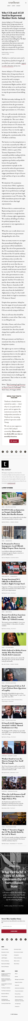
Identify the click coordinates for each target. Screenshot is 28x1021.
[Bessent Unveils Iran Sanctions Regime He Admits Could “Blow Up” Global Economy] (14, 603)
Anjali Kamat (6, 772)
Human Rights (13, 576)
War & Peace (9, 612)
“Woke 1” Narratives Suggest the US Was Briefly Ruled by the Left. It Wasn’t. (13, 832)
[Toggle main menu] (26, 3)
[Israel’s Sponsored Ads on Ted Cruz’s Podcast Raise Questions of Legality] (14, 674)
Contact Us (17, 1006)
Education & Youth (5, 952)
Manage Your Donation (19, 979)
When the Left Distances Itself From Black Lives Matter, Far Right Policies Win (13, 796)
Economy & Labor (12, 755)
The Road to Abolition (5, 987)
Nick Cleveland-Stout (17, 699)
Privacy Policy (17, 993)
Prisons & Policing (12, 791)
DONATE (18, 5)
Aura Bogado (6, 557)
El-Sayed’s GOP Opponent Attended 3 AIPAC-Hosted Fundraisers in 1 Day (12, 725)
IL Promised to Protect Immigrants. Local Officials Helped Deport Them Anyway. (13, 546)
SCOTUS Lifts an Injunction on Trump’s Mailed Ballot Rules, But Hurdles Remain (13, 512)
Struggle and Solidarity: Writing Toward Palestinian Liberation (6, 975)
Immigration (9, 541)
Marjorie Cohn (6, 593)
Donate (16, 976)
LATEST (13, 5)
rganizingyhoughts (15, 843)
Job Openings (18, 1003)
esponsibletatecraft (8, 701)
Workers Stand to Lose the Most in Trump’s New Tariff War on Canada (12, 761)
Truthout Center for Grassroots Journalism (19, 1000)
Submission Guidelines (19, 988)
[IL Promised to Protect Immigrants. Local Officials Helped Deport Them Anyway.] (14, 532)
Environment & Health (18, 952)
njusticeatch (15, 557)
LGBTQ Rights (4, 958)
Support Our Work (18, 982)
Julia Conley (6, 664)
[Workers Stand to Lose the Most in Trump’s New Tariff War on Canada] (14, 747)
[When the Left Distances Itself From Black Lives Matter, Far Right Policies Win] (14, 783)
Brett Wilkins (6, 522)
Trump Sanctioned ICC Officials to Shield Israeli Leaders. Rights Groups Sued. (13, 581)
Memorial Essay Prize (19, 996)
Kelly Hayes (6, 843)
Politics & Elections (11, 507)
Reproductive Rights (5, 963)
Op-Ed (3, 827)
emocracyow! (14, 772)
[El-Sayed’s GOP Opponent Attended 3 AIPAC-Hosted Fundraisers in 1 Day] (14, 711)
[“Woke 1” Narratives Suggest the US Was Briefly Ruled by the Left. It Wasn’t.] (14, 818)
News (3, 507)
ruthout (11, 52)
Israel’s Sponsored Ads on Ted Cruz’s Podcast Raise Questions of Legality (14, 688)
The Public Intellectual (5, 990)
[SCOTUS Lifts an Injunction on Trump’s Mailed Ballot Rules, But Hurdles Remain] (14, 498)
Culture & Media (10, 647)
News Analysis (5, 576)
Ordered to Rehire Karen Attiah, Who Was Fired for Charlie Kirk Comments (14, 652)
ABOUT (8, 5)
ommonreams (14, 522)
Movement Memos (5, 993)
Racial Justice (16, 960)
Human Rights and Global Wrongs (6, 984)
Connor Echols (6, 699)
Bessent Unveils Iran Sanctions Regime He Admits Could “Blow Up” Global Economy (13, 617)
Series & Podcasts (5, 966)
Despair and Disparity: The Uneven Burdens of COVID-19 (6, 980)
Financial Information (19, 991)
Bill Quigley (6, 52)
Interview (4, 755)
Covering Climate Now (6, 1003)
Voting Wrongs (4, 996)
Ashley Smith (6, 808)
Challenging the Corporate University (5, 1000)
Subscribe (17, 985)
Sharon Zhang (6, 628)
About (16, 973)
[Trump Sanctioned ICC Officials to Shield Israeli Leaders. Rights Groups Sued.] (14, 568)
